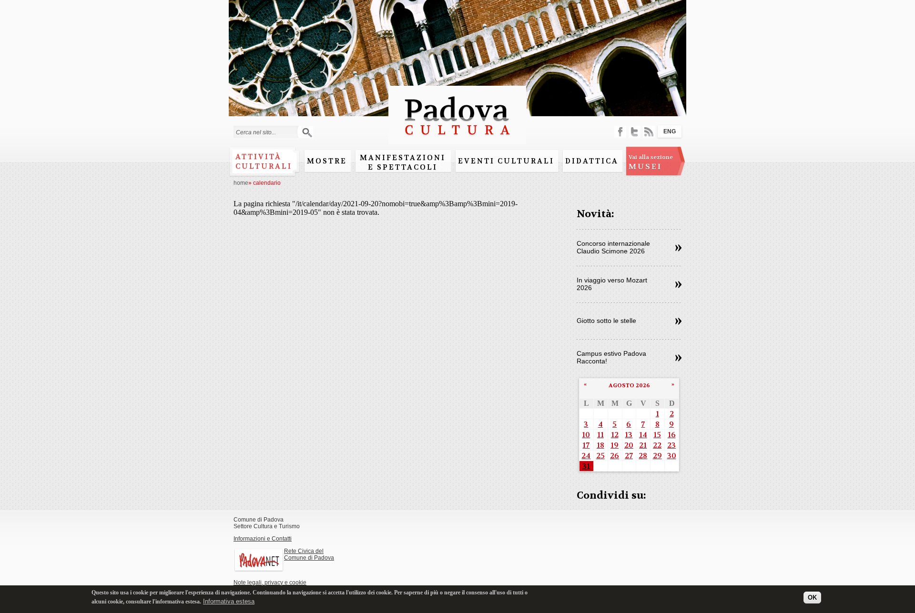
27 (629, 456)
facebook (620, 132)
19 (614, 445)
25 (600, 456)
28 (643, 456)
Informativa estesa (228, 600)
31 (586, 466)
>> (678, 248)
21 (643, 445)
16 (672, 435)
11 (600, 435)
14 (643, 435)
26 (614, 456)
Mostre (327, 161)
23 (671, 445)
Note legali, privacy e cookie (270, 582)
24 (585, 456)
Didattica (592, 161)
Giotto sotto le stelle (606, 320)
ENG (669, 131)
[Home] (457, 139)
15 (657, 435)
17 (586, 445)
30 (671, 456)
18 (600, 445)
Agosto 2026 (629, 385)
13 (628, 435)
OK (812, 597)
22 (657, 445)
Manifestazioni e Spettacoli (403, 162)
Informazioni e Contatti (263, 538)
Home (241, 183)
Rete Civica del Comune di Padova (309, 554)
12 (615, 435)
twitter (634, 132)
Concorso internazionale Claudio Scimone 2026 (613, 247)
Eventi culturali (506, 161)
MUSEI (651, 162)
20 (628, 445)
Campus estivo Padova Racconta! (611, 357)
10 (586, 435)
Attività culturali (263, 161)
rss (649, 132)
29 (657, 456)
